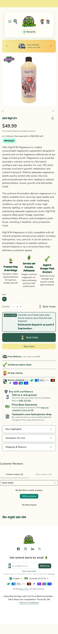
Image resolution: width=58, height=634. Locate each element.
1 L (4, 299)
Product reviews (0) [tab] (14, 474)
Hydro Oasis (24, 589)
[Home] (29, 21)
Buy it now (29, 346)
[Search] (15, 21)
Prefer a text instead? (29, 571)
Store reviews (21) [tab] (44, 474)
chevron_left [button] (7, 46)
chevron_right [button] (51, 46)
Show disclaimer (51, 574)
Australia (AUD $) (39, 578)
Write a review (29, 496)
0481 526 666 (25, 400)
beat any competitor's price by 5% (30, 409)
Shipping (15, 131)
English (18, 578)
